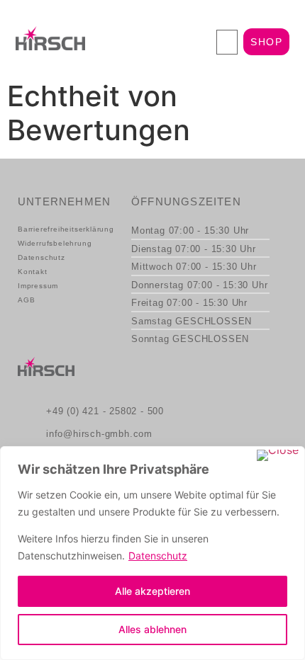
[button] (227, 42)
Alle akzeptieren (152, 591)
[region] (152, 553)
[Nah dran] (278, 455)
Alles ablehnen (152, 629)
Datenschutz (157, 556)
